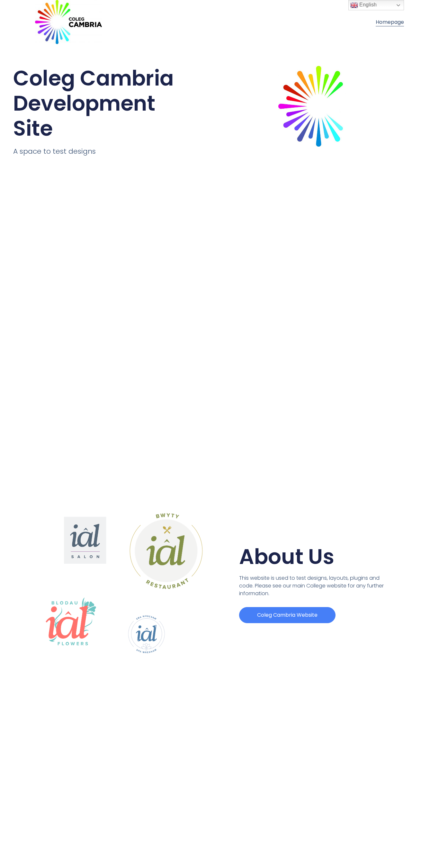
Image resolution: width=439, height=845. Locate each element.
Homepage (390, 22)
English (367, 4)
